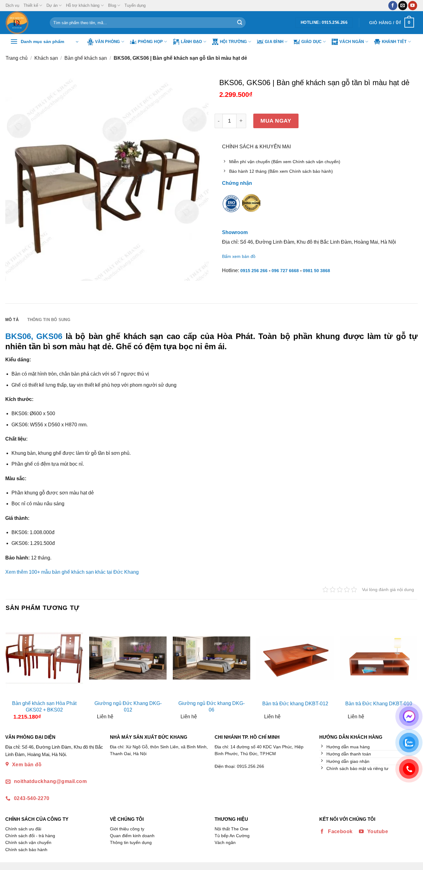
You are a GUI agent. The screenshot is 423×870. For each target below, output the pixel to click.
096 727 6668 (285, 270)
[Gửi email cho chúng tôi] (402, 5)
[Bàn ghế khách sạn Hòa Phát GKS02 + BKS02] (44, 658)
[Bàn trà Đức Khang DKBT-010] (378, 658)
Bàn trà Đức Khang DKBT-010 (378, 703)
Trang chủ (17, 58)
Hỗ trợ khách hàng (82, 5)
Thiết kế (31, 5)
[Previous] (10, 672)
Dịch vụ (12, 5)
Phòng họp (150, 41)
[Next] (412, 672)
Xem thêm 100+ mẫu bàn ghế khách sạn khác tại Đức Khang (72, 572)
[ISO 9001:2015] (231, 207)
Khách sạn (46, 58)
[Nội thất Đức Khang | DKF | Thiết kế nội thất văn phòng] (23, 22)
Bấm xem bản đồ (238, 256)
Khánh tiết (394, 41)
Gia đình (274, 41)
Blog (112, 5)
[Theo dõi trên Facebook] (392, 5)
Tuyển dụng (135, 5)
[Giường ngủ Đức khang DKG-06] (211, 658)
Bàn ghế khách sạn (85, 58)
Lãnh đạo (191, 41)
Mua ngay (275, 120)
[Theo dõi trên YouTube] (412, 5)
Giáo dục (311, 41)
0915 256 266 (254, 270)
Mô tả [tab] (12, 319)
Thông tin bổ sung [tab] (48, 319)
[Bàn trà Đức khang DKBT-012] (295, 658)
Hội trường (233, 41)
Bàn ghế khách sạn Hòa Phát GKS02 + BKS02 (44, 706)
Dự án (52, 5)
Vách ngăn (351, 41)
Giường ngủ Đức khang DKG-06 (211, 706)
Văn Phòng (107, 41)
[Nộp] (239, 22)
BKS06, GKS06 (34, 336)
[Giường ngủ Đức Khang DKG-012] (128, 658)
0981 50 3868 (316, 270)
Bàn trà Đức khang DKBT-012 (295, 703)
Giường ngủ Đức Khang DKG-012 (128, 706)
